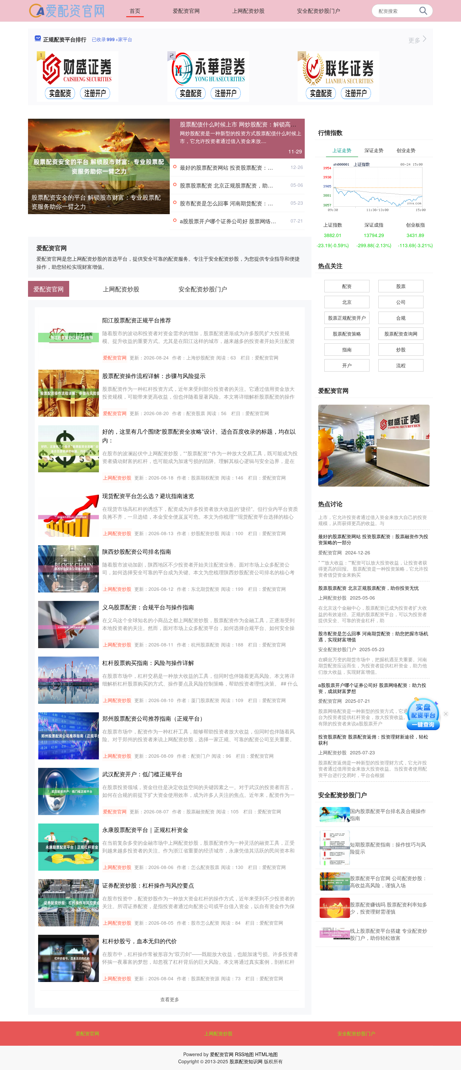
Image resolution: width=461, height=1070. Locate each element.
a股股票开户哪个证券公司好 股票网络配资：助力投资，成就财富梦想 (263, 221)
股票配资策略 (347, 333)
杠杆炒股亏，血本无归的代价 (139, 940)
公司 (401, 301)
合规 (401, 317)
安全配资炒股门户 (318, 11)
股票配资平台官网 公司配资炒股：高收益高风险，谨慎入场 (388, 881)
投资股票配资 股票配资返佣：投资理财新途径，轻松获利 (373, 728)
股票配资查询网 (400, 333)
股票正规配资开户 (347, 317)
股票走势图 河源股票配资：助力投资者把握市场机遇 (373, 777)
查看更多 (169, 999)
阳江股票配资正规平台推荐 (136, 320)
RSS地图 (244, 1054)
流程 (401, 365)
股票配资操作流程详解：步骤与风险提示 (154, 375)
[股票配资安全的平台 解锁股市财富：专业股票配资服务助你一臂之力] (99, 165)
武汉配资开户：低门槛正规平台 (142, 774)
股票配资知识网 (246, 1061)
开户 (347, 365)
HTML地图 (266, 1054)
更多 (415, 39)
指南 (347, 349)
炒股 (401, 349)
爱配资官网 (186, 11)
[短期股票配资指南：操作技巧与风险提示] (335, 847)
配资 (347, 286)
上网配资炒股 (248, 11)
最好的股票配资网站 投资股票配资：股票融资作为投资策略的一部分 (261, 167)
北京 (347, 301)
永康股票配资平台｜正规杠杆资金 (145, 829)
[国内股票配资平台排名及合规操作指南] (335, 814)
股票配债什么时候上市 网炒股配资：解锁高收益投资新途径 (255, 124)
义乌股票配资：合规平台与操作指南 (148, 607)
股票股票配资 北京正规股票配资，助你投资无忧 (237, 185)
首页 (135, 11)
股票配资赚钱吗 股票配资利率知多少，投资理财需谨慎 (388, 908)
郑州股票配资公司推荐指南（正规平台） (154, 718)
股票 (401, 286)
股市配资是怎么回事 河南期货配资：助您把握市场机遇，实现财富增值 (264, 203)
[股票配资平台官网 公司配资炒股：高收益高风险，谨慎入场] (335, 881)
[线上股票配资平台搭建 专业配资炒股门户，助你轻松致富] (335, 934)
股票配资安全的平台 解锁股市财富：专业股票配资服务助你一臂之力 (96, 201)
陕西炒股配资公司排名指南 (136, 551)
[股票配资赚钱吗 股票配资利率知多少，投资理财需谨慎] (335, 908)
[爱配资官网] (66, 10)
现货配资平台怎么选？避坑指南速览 (148, 495)
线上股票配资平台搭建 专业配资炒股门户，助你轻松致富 (388, 934)
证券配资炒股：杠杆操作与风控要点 (148, 885)
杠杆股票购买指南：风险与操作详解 (148, 662)
